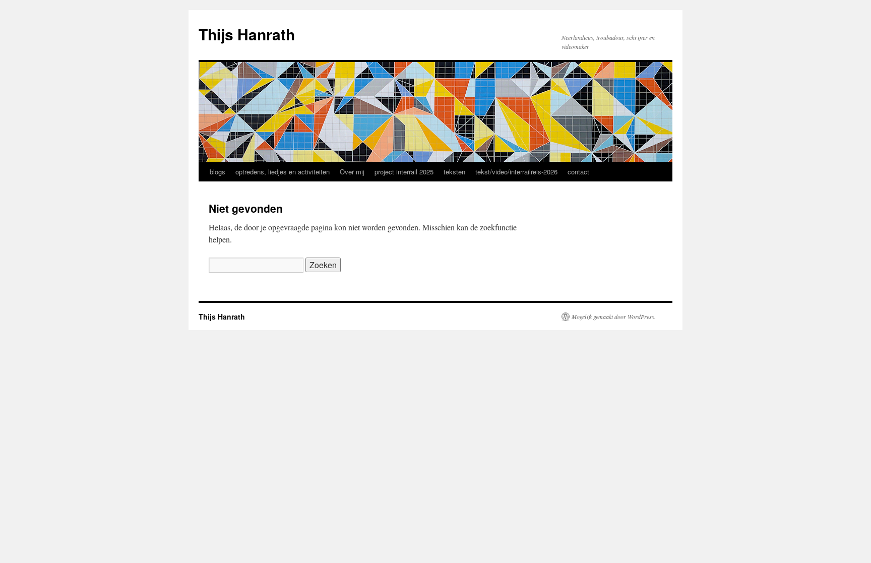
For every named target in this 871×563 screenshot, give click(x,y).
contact (578, 171)
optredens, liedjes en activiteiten (282, 171)
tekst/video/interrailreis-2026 (516, 171)
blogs (217, 171)
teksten (454, 171)
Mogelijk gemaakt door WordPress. (614, 316)
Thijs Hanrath (247, 34)
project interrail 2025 (404, 171)
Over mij (352, 171)
